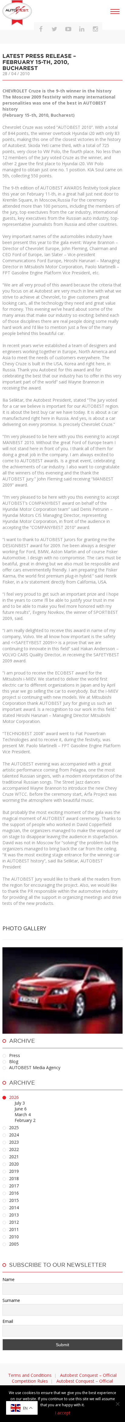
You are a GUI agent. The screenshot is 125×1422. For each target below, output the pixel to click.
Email (7, 1321)
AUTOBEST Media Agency (34, 1067)
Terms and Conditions (30, 1375)
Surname (11, 1300)
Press (14, 1055)
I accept (62, 1413)
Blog (13, 1061)
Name (8, 1279)
